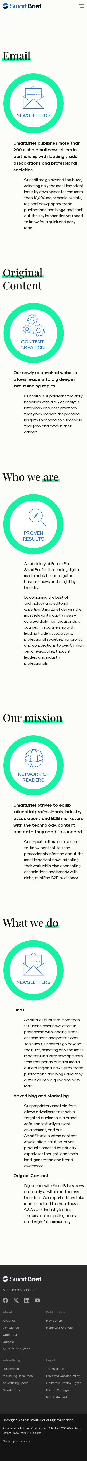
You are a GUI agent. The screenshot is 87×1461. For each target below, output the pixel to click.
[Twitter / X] (16, 1300)
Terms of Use (55, 1368)
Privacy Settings (57, 1390)
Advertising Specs (15, 1383)
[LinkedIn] (26, 1300)
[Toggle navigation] (80, 6)
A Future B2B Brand (16, 1349)
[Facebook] (5, 1300)
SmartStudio (12, 1390)
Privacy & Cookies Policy (63, 1376)
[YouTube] (37, 1300)
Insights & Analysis (59, 1327)
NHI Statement (56, 1397)
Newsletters (54, 1320)
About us (9, 1320)
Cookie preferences (16, 1441)
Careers (8, 1342)
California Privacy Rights (63, 1383)
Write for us (10, 1334)
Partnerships (11, 1368)
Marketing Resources (18, 1376)
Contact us (11, 1327)
